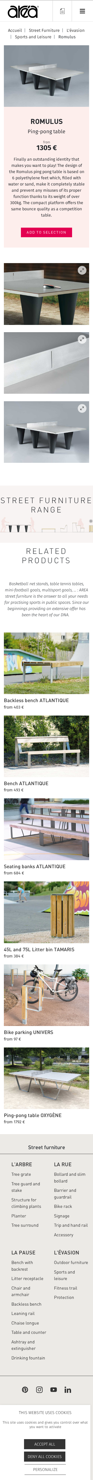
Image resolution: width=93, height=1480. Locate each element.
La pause (23, 1252)
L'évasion (66, 1252)
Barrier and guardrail (65, 1194)
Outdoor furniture (71, 1262)
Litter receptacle (27, 1278)
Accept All (44, 1444)
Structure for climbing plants (26, 1203)
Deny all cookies (45, 1456)
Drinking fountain (28, 1357)
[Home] (23, 12)
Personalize (45, 1469)
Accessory (63, 1234)
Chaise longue (25, 1323)
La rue (63, 1164)
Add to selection (46, 232)
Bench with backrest (22, 1266)
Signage (61, 1215)
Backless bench (26, 1304)
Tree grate (21, 1174)
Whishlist (62, 11)
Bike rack (63, 1206)
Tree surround (24, 1225)
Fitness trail (65, 1288)
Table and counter (28, 1332)
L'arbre (21, 1164)
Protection (64, 1297)
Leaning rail (23, 1313)
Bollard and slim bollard (70, 1178)
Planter (18, 1215)
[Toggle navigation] (82, 11)
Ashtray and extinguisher (23, 1345)
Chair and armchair (20, 1291)
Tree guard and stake (25, 1187)
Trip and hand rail (71, 1225)
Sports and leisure (64, 1275)
